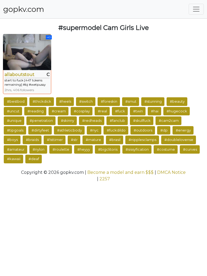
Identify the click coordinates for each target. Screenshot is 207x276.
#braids (32, 139)
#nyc (94, 130)
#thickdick (42, 101)
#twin (138, 111)
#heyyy (83, 149)
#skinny (67, 120)
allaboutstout (19, 74)
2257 (104, 178)
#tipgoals (15, 130)
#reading (35, 111)
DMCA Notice (171, 172)
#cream (59, 111)
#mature (93, 139)
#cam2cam (169, 120)
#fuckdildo (116, 130)
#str (74, 139)
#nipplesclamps (142, 139)
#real (102, 111)
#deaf (34, 159)
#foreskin (109, 101)
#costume (166, 149)
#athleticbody (69, 130)
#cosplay (82, 111)
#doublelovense (178, 139)
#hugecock (177, 111)
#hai (154, 111)
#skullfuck (142, 120)
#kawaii (13, 159)
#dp (164, 130)
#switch (86, 101)
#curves (190, 149)
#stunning (153, 101)
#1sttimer (55, 139)
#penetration (41, 120)
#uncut (13, 111)
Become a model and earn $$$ (120, 172)
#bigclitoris (108, 149)
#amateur (16, 149)
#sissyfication (137, 149)
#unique (14, 120)
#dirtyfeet (40, 130)
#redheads (92, 120)
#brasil (114, 139)
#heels (65, 101)
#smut (130, 101)
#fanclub (117, 120)
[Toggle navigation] (196, 9)
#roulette (61, 149)
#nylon (38, 149)
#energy (183, 130)
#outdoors (143, 130)
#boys (12, 139)
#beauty (177, 101)
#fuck (120, 111)
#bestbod (16, 101)
